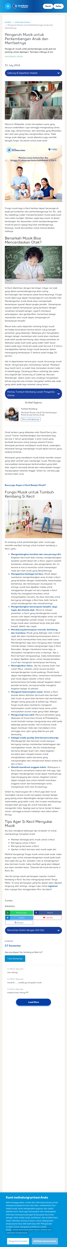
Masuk (48, 6)
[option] (33, 173)
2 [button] (35, 198)
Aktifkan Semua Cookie (45, 1241)
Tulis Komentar (15, 958)
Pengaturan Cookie (18, 1241)
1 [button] (32, 198)
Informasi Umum (22, 22)
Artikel (8, 22)
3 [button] (40, 198)
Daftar (58, 6)
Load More (33, 1002)
